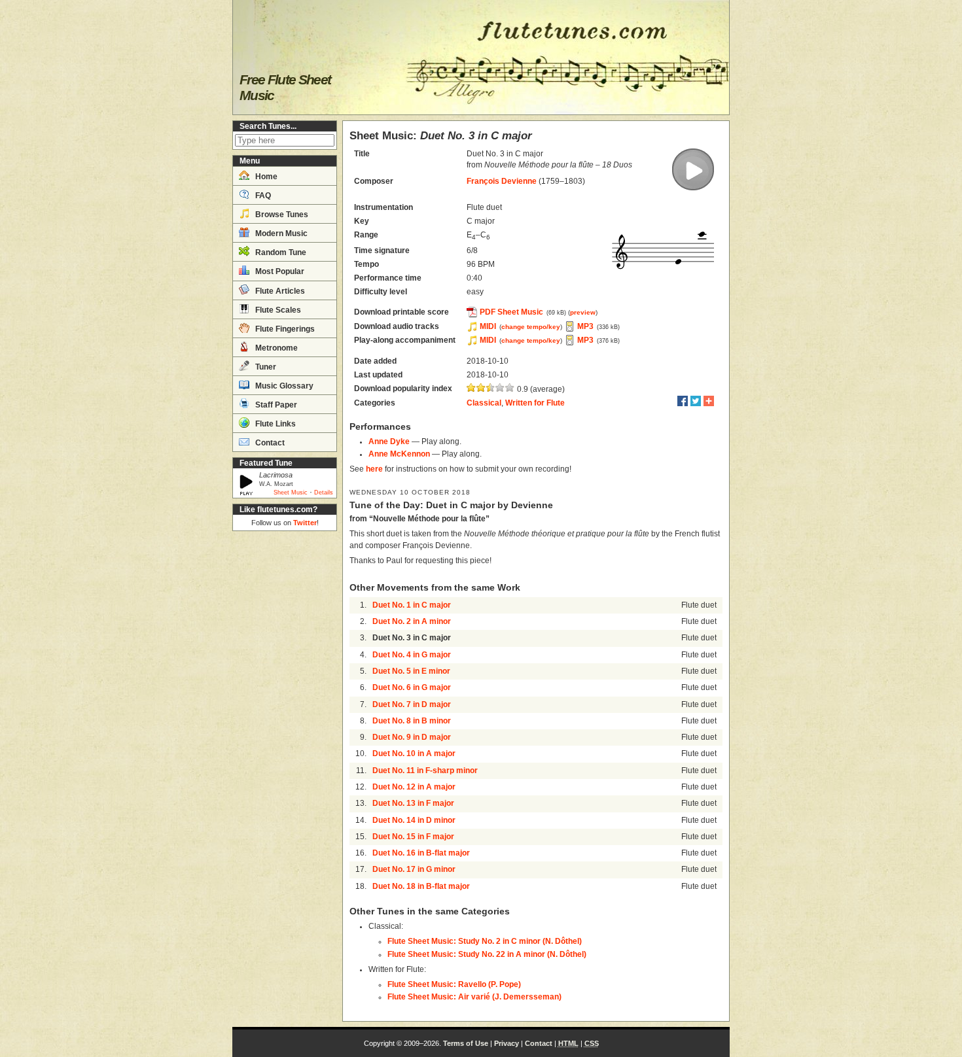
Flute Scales (277, 310)
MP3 (585, 326)
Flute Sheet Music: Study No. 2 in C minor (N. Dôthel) (484, 941)
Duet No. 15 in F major (413, 836)
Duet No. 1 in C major (411, 605)
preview (583, 312)
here (374, 469)
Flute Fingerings (284, 329)
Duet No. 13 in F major (413, 803)
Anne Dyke (389, 441)
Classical (484, 403)
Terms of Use (465, 1043)
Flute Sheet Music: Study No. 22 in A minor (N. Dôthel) (486, 954)
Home (265, 177)
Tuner (264, 367)
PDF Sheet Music (511, 312)
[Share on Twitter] (695, 401)
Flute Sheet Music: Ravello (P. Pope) (454, 984)
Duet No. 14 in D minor (413, 820)
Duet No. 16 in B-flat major (421, 853)
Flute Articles (279, 291)
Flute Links (274, 424)
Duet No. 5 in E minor (411, 671)
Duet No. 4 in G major (411, 655)
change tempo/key (530, 326)
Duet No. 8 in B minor (411, 721)
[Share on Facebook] (682, 401)
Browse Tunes (280, 214)
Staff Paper (275, 405)
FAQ (262, 195)
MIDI (488, 326)
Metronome (275, 348)
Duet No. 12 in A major (413, 787)
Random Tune (279, 252)
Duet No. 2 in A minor (411, 621)
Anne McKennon (399, 454)
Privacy (506, 1043)
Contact (269, 443)
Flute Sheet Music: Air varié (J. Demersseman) (474, 997)
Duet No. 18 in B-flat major (421, 886)
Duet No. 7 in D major (411, 704)
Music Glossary (283, 386)
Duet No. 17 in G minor (413, 869)
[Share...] (709, 401)
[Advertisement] (284, 732)
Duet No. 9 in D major (411, 737)
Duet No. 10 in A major (413, 753)
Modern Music (280, 233)
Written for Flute (535, 403)
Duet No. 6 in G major (411, 687)
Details (323, 492)
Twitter (305, 523)
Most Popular (278, 271)
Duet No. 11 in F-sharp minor (425, 770)
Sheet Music (291, 492)
